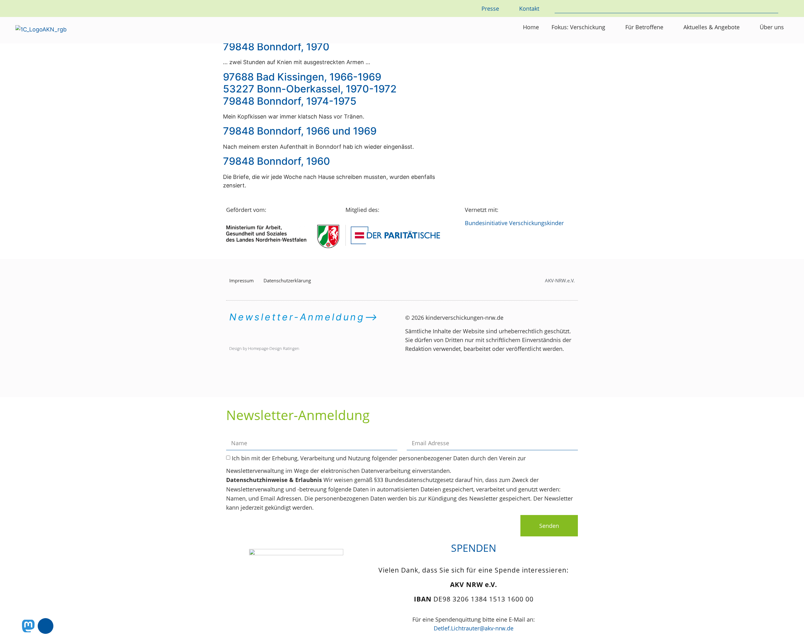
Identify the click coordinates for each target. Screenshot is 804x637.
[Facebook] (45, 626)
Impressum (241, 280)
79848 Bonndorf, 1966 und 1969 (300, 131)
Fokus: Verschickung (578, 27)
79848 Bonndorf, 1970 (276, 47)
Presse (490, 8)
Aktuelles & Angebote (711, 27)
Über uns (772, 27)
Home (531, 27)
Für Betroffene (644, 27)
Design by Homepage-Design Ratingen (264, 348)
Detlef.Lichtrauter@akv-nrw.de (473, 628)
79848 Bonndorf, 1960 (276, 161)
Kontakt (529, 8)
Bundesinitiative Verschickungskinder (514, 223)
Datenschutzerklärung (287, 280)
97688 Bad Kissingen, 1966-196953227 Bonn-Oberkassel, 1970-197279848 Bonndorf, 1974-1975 (310, 89)
